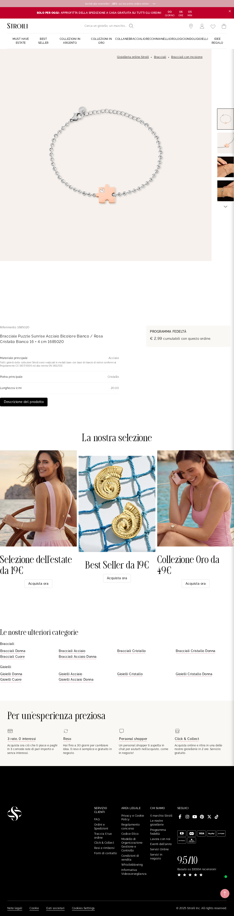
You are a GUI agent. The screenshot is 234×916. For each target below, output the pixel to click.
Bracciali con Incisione (186, 57)
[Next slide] (225, 206)
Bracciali (160, 57)
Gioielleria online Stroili (133, 57)
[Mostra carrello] (224, 26)
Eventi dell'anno (161, 844)
